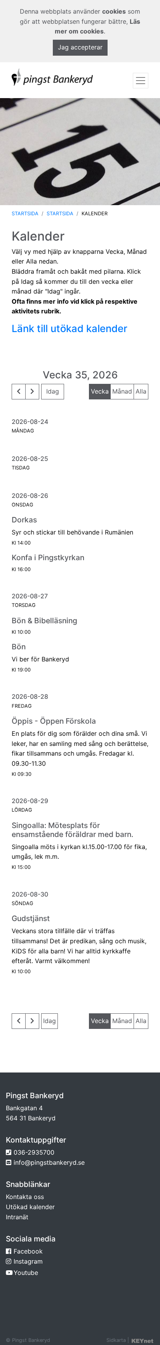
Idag (52, 391)
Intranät (17, 1217)
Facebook (28, 1251)
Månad (122, 391)
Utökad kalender (30, 1207)
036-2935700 (34, 1152)
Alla (141, 391)
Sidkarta (116, 1340)
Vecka (100, 391)
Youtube (26, 1272)
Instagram (28, 1261)
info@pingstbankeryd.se (49, 1162)
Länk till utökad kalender (69, 328)
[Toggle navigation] (140, 80)
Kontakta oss (25, 1197)
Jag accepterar (80, 47)
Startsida (25, 213)
